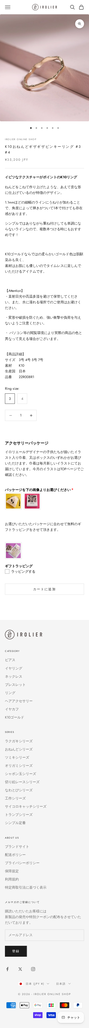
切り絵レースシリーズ (22, 781)
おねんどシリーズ (19, 749)
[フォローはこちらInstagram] (33, 969)
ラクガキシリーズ (19, 741)
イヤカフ (12, 709)
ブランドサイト (17, 846)
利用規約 (12, 879)
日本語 (61, 984)
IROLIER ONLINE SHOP (21, 139)
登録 (16, 951)
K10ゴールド (14, 717)
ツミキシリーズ (17, 757)
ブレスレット (15, 684)
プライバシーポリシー (22, 862)
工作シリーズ (15, 798)
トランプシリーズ (19, 814)
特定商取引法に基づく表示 (25, 887)
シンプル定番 (15, 822)
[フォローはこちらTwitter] (20, 969)
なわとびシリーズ (19, 790)
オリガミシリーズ (19, 765)
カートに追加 (44, 589)
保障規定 (12, 871)
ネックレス (13, 676)
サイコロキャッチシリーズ (25, 806)
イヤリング (13, 668)
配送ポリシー (15, 854)
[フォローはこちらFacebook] (7, 969)
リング (10, 692)
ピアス (10, 659)
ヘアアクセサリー (19, 700)
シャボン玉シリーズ (20, 773)
